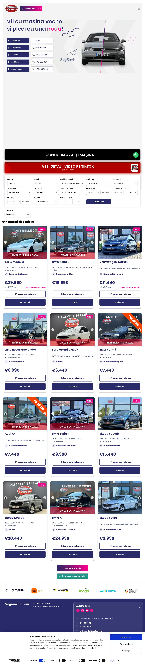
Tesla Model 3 (14, 262)
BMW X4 (57, 518)
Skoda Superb (109, 433)
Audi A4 (10, 433)
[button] (108, 608)
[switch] (62, 660)
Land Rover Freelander (20, 349)
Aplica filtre (98, 201)
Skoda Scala (108, 518)
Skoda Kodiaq (14, 518)
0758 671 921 (86, 623)
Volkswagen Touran (113, 262)
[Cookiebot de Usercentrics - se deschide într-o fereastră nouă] (15, 660)
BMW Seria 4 (60, 433)
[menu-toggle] (138, 8)
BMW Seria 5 (108, 349)
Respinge (126, 651)
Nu (79, 201)
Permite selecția (126, 644)
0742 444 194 (86, 626)
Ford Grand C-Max (65, 349)
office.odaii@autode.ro (91, 631)
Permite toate (126, 637)
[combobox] (19, 183)
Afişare (113, 660)
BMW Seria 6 (60, 262)
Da (66, 201)
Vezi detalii (25, 302)
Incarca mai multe (72, 568)
